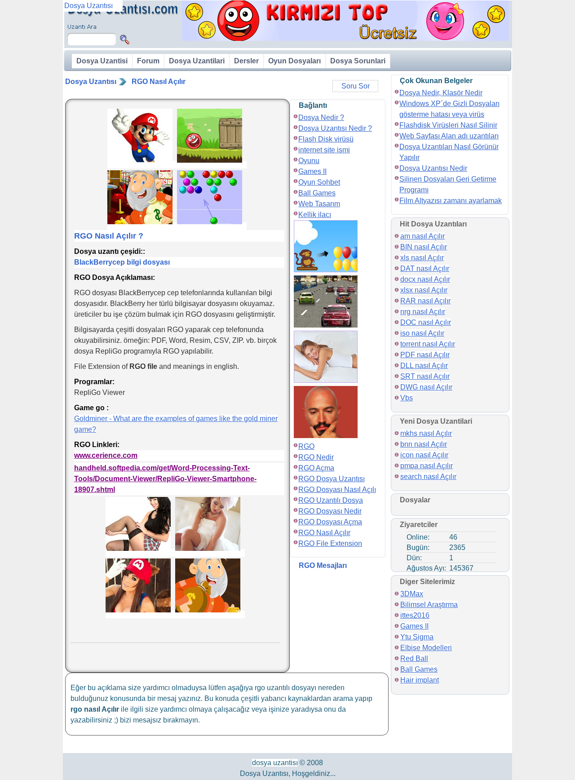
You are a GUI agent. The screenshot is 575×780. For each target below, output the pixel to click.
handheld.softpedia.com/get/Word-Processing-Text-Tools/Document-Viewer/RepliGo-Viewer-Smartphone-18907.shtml (165, 478)
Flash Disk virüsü (326, 139)
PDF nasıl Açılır (425, 355)
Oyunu (308, 160)
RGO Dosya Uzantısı (331, 479)
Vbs (406, 398)
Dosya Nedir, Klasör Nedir (440, 93)
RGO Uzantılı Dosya (330, 500)
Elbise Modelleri (426, 647)
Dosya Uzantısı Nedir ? (335, 128)
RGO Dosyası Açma (330, 522)
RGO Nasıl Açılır (159, 81)
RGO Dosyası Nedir (330, 511)
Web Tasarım (319, 204)
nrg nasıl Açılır (422, 311)
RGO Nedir (316, 457)
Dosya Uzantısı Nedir (433, 168)
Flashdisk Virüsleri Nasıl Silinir (448, 125)
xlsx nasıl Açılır (423, 290)
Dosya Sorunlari (357, 61)
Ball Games (317, 193)
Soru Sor (355, 86)
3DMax (411, 594)
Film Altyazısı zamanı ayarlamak (450, 200)
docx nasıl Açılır (425, 279)
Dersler (246, 61)
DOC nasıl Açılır (425, 322)
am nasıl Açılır (422, 236)
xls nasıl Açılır (422, 257)
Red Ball (414, 658)
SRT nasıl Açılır (425, 376)
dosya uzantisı (275, 763)
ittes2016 (414, 615)
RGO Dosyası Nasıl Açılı (337, 489)
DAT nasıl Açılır (424, 268)
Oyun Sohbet (319, 182)
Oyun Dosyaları (294, 61)
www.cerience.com (105, 455)
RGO (306, 446)
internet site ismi (324, 150)
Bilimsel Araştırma (429, 604)
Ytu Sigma (416, 637)
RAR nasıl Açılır (425, 301)
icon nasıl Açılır (424, 455)
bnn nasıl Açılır (423, 444)
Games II (312, 171)
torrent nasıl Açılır (427, 344)
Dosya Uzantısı (90, 81)
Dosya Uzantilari (197, 61)
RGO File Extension (330, 543)
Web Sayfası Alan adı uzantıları (449, 136)
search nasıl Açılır (428, 476)
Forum (148, 61)
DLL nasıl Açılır (424, 365)
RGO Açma (316, 468)
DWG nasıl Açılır (426, 387)
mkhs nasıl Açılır (426, 433)
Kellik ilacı (314, 214)
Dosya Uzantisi (102, 61)
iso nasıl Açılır (422, 333)
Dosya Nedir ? (321, 117)
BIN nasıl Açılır (423, 247)
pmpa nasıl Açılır (426, 466)
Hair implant (419, 680)
